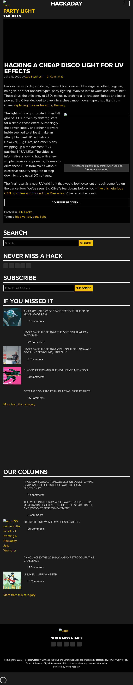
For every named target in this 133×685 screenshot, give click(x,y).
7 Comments (35, 359)
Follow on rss (22, 265)
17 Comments (35, 321)
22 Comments (36, 342)
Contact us (28, 265)
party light (39, 216)
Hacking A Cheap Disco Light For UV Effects (63, 68)
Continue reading (71, 203)
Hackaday (66, 3)
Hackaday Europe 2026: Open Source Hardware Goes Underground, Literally (57, 351)
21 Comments (54, 76)
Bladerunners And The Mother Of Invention (56, 370)
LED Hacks (25, 212)
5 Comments (35, 515)
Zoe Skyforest (33, 76)
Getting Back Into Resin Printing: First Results (57, 391)
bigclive (20, 216)
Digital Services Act (53, 663)
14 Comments (35, 567)
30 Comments (35, 377)
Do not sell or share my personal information (85, 663)
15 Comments (35, 581)
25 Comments (36, 398)
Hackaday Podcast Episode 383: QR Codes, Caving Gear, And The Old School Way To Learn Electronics (59, 485)
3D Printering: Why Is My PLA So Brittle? (52, 522)
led (29, 216)
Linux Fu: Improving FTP (40, 574)
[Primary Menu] (127, 3)
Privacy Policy (121, 660)
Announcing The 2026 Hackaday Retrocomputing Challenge (59, 559)
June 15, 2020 (12, 76)
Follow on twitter (11, 265)
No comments (35, 495)
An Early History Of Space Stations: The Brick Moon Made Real (56, 313)
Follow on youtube (17, 265)
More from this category (19, 404)
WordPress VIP (73, 667)
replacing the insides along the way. (40, 105)
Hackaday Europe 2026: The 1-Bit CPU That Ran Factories (56, 334)
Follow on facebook (5, 265)
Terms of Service (34, 663)
